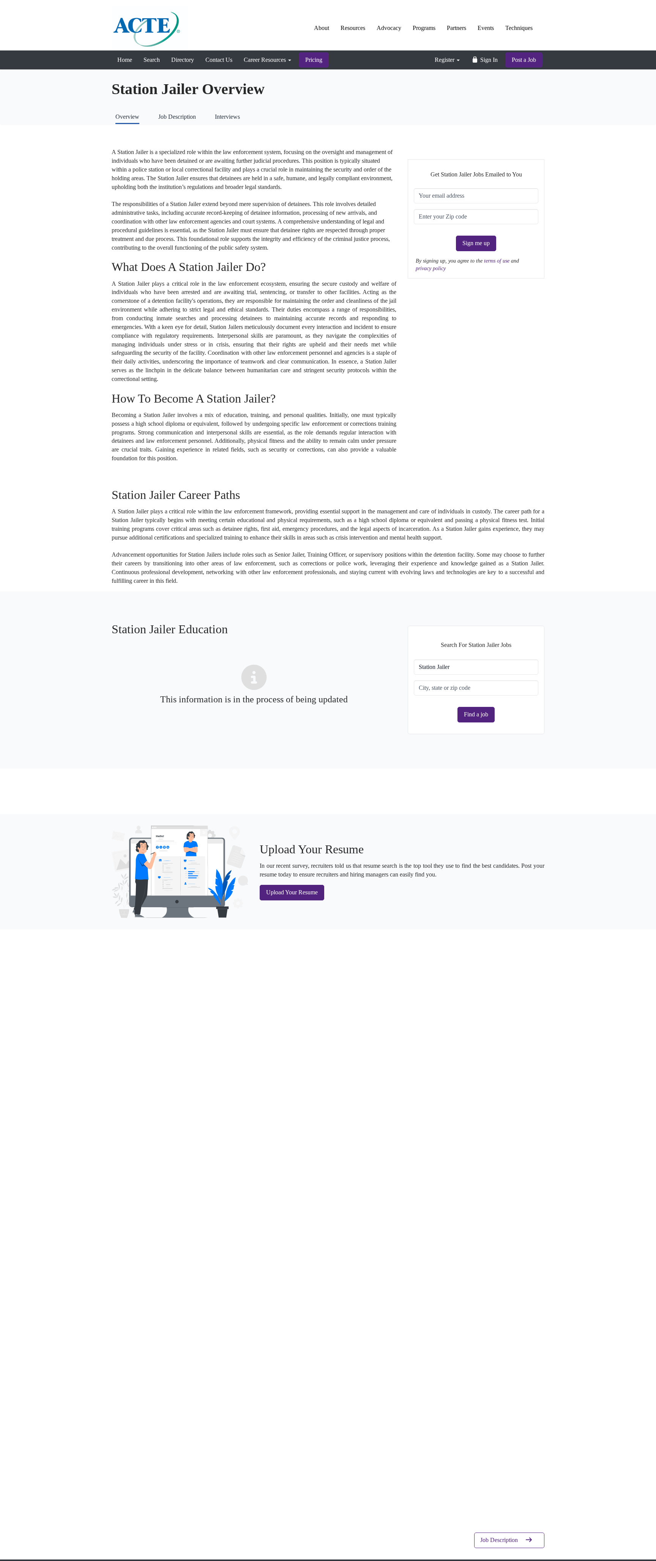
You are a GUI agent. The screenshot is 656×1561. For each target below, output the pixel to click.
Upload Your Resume (292, 892)
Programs (424, 28)
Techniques (519, 28)
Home (124, 60)
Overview (127, 116)
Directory (182, 60)
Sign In (488, 60)
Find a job (476, 714)
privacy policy (431, 268)
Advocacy (389, 28)
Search (152, 60)
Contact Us (218, 60)
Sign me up (476, 243)
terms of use (497, 261)
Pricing (313, 60)
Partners (456, 28)
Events (486, 28)
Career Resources (265, 60)
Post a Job (524, 60)
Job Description (177, 116)
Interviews (227, 116)
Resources (353, 28)
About (321, 28)
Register (445, 60)
